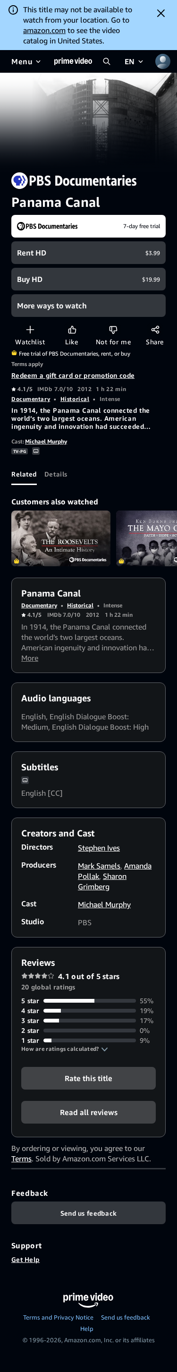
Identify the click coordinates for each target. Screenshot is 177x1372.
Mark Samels (99, 865)
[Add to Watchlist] (30, 329)
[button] (64, 1049)
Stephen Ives (99, 847)
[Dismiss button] (161, 13)
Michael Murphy (46, 441)
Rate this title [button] (88, 1078)
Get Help (25, 1259)
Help (86, 1328)
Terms (21, 1158)
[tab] (24, 473)
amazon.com (44, 30)
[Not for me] (113, 329)
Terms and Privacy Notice (58, 1317)
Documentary (30, 398)
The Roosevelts (60, 538)
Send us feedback (125, 1317)
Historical (75, 398)
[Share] (155, 329)
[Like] (72, 329)
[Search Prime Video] (106, 61)
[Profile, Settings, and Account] (162, 61)
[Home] (73, 61)
